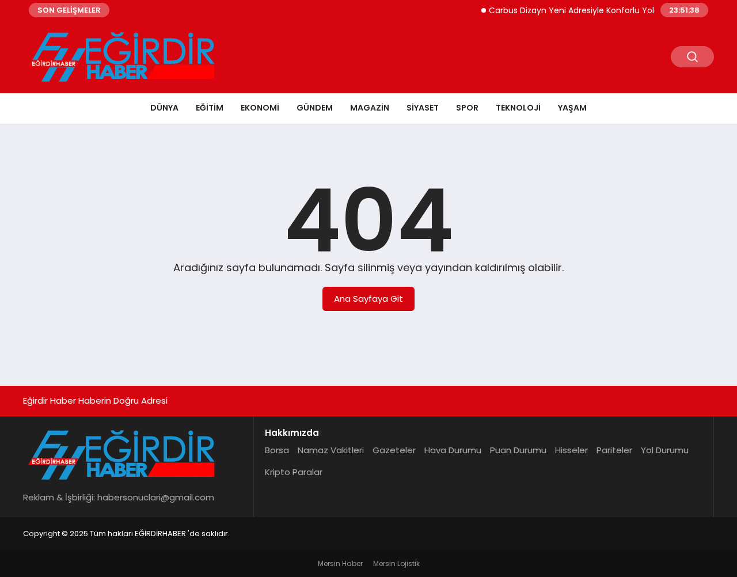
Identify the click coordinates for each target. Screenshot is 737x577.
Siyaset (423, 107)
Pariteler (614, 450)
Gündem (315, 107)
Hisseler (571, 450)
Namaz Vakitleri (331, 450)
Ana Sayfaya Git (368, 299)
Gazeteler (394, 450)
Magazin (369, 107)
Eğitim (209, 107)
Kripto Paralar (293, 472)
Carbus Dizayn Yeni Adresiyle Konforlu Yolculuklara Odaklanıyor (609, 10)
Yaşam (572, 107)
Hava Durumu (452, 450)
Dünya (164, 107)
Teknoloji (518, 107)
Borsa (277, 450)
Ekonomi (260, 107)
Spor (467, 107)
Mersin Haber (340, 563)
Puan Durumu (518, 450)
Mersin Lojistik (396, 563)
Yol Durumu (665, 450)
